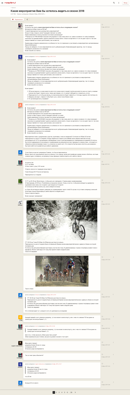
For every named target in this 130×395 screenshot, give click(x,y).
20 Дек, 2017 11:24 (106, 328)
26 (71, 392)
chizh (36, 326)
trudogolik (19, 165)
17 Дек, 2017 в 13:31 (51, 56)
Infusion (20, 205)
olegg (20, 320)
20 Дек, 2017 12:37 (106, 357)
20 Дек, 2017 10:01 (106, 296)
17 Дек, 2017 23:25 (106, 154)
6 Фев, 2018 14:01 (39, 14)
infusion (37, 294)
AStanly (31, 14)
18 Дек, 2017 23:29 (106, 182)
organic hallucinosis (16, 346)
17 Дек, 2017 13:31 (105, 27)
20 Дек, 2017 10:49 (106, 319)
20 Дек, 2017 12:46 (106, 384)
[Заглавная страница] (10, 1)
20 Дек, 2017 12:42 (106, 366)
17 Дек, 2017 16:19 (105, 106)
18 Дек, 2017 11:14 (105, 164)
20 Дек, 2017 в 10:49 (50, 326)
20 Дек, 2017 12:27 (106, 345)
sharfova (20, 28)
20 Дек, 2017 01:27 (106, 204)
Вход (125, 3)
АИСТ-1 (20, 107)
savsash (20, 59)
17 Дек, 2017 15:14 (105, 58)
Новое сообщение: (23, 14)
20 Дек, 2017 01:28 (106, 259)
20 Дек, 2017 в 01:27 (51, 294)
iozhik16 (20, 183)
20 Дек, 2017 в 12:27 (56, 364)
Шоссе (13, 7)
